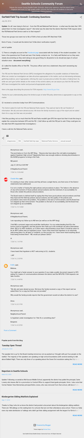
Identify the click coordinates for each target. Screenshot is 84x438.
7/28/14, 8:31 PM (16, 304)
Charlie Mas (14, 179)
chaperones (11, 141)
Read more (77, 364)
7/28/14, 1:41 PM (16, 242)
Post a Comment (10, 330)
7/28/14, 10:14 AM (16, 207)
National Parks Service (50, 141)
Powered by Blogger (43, 425)
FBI (19, 141)
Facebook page (33, 53)
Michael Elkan (47, 429)
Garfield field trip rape (31, 141)
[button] (81, 17)
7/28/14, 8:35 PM (16, 325)
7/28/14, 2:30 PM (16, 259)
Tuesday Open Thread (12, 345)
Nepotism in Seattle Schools (15, 371)
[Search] (81, 4)
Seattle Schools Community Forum (42, 3)
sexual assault (66, 141)
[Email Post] (7, 137)
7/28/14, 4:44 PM (16, 279)
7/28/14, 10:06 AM (16, 172)
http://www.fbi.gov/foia (51, 90)
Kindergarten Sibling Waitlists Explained (20, 396)
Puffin (12, 265)
